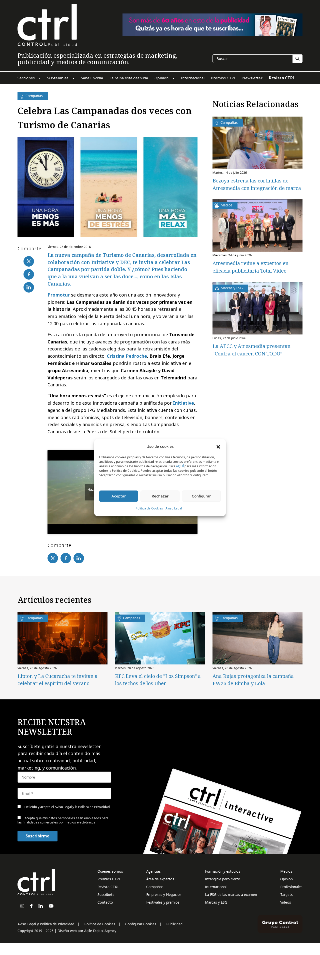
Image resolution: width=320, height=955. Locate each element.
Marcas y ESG (216, 902)
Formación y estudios (222, 871)
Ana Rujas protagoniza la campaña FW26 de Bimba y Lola (253, 680)
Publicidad (174, 924)
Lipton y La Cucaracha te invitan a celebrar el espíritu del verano (58, 680)
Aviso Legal (174, 508)
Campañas (155, 886)
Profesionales (291, 886)
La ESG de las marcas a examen (231, 894)
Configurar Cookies (140, 924)
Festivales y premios (163, 902)
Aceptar (119, 496)
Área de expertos (160, 879)
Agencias (153, 871)
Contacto (105, 902)
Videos (285, 902)
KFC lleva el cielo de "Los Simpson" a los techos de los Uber (158, 680)
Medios (286, 871)
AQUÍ (180, 466)
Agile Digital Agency (100, 930)
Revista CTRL (108, 886)
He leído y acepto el (67, 806)
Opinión (286, 879)
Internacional (215, 886)
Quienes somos (110, 871)
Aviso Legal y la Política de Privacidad (82, 806)
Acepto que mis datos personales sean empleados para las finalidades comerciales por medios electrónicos (63, 820)
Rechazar (160, 496)
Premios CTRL (109, 879)
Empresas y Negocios (164, 894)
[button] (218, 446)
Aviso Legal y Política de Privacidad (46, 924)
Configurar (201, 496)
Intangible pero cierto (222, 879)
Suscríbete (106, 894)
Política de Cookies (149, 508)
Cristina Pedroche (127, 356)
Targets (286, 894)
